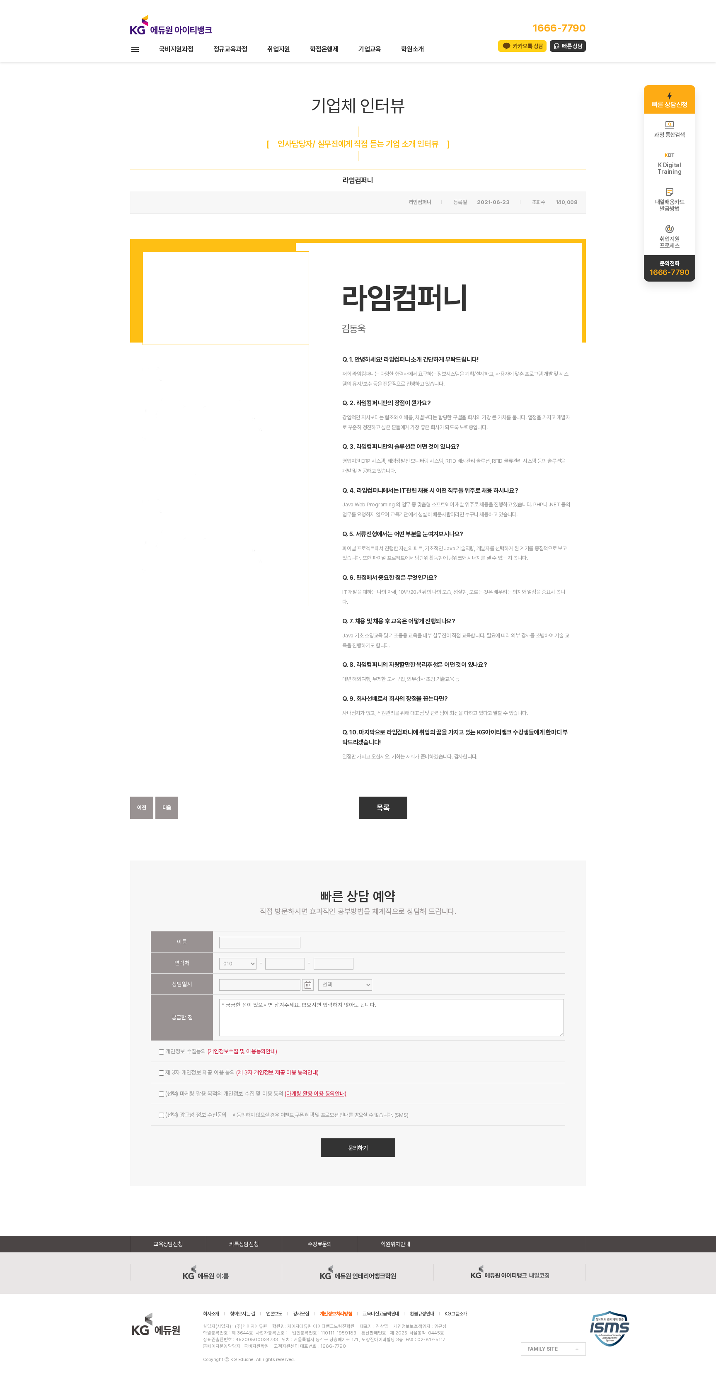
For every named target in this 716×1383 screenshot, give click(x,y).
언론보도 (274, 1314)
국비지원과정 (176, 49)
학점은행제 (324, 49)
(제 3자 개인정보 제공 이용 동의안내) (277, 1072)
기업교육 (369, 49)
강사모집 (301, 1314)
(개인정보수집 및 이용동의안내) (242, 1051)
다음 (167, 808)
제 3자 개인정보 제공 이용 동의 (242, 1072)
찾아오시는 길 (242, 1314)
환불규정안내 (422, 1314)
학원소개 (412, 49)
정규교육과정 (230, 49)
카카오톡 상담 (528, 46)
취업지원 (278, 49)
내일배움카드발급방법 (670, 205)
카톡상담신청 (244, 1244)
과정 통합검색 (669, 134)
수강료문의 (319, 1244)
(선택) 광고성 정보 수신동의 (286, 1114)
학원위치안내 (395, 1244)
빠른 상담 (572, 46)
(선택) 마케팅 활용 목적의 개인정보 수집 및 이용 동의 (255, 1093)
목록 (383, 807)
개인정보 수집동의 (221, 1051)
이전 (141, 808)
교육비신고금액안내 (381, 1314)
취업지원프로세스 (669, 242)
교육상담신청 (168, 1244)
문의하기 (358, 1148)
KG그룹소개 (456, 1314)
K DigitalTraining (669, 168)
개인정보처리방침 (336, 1314)
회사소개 (211, 1314)
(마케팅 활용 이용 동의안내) (315, 1093)
